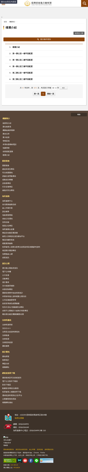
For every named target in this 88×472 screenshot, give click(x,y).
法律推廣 (5, 335)
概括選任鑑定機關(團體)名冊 (13, 314)
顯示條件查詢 (45, 39)
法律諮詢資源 (7, 342)
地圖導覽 (6, 148)
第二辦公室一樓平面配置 (22, 73)
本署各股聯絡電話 (9, 144)
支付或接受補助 (8, 286)
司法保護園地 (7, 173)
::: (1, 17)
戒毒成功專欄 (7, 180)
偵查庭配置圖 (8, 151)
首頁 (5, 22)
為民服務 (6, 196)
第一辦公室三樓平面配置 (22, 66)
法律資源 (5, 339)
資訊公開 (6, 263)
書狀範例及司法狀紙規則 (11, 378)
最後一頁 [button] (50, 94)
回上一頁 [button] (80, 33)
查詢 (84, 3)
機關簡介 (12, 22)
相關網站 (5, 367)
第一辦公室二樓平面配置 (22, 60)
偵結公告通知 (7, 219)
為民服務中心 (7, 201)
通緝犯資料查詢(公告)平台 (12, 395)
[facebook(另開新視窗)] (31, 461)
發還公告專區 (7, 226)
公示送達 (5, 275)
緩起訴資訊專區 (8, 169)
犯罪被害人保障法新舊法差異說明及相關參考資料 (21, 247)
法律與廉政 (6, 320)
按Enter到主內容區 (8, 2)
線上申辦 (32, 449)
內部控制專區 (7, 289)
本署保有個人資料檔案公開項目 (14, 296)
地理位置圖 (19, 418)
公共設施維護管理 (9, 300)
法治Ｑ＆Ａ (6, 328)
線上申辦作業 (7, 208)
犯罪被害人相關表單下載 (11, 392)
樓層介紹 (11, 27)
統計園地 (6, 352)
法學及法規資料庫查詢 (10, 332)
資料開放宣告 (49, 449)
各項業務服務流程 (9, 204)
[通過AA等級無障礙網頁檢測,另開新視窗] (9, 461)
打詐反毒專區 (7, 187)
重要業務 (6, 161)
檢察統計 (5, 360)
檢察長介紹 (7, 123)
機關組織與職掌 (9, 130)
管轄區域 (6, 141)
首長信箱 (5, 222)
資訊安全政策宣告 (22, 449)
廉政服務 (5, 346)
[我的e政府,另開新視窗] (19, 461)
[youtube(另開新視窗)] (25, 461)
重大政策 (6, 137)
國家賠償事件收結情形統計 (12, 293)
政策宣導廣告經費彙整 (10, 303)
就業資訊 (5, 257)
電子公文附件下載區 (10, 381)
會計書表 (5, 282)
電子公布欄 (6, 272)
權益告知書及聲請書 (10, 233)
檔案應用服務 (7, 243)
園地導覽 (5, 356)
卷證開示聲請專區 (9, 250)
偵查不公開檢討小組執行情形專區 (15, 311)
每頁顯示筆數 (46, 88)
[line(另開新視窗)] (36, 461)
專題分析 (5, 364)
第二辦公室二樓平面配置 (22, 79)
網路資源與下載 (8, 373)
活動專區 (5, 279)
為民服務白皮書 (8, 229)
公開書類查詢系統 (9, 399)
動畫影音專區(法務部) (10, 388)
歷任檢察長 (7, 127)
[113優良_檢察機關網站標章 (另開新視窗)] (46, 461)
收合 (78, 114)
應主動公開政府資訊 (10, 268)
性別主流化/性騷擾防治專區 (13, 307)
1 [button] (43, 94)
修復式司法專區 (8, 190)
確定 (63, 87)
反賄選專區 (6, 183)
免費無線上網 (7, 254)
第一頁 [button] (36, 94)
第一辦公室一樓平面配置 (22, 53)
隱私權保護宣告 (8, 449)
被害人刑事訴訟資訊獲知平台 (13, 236)
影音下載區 (6, 385)
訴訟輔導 (5, 211)
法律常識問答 (7, 325)
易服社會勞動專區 (9, 176)
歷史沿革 (6, 134)
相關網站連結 (7, 402)
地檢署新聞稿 (7, 215)
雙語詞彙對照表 (8, 240)
